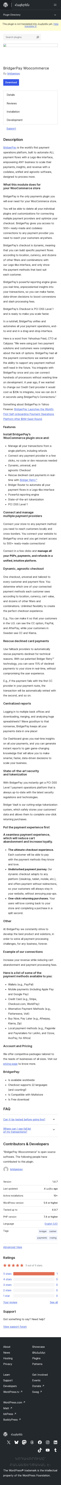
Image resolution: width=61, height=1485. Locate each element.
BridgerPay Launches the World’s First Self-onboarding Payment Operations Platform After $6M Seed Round (28, 414)
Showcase (38, 1346)
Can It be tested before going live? (24, 1119)
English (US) (51, 1223)
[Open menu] (56, 5)
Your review (10, 1302)
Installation (13, 111)
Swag (37, 1391)
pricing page (10, 1063)
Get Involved (40, 1374)
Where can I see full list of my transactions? (17, 1130)
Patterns (37, 1364)
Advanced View (12, 1247)
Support (11, 128)
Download (11, 82)
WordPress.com (14, 1402)
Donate (38, 1386)
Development (15, 120)
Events (36, 1380)
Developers (10, 1386)
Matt (7, 1408)
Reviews (12, 103)
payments (42, 1238)
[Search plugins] (37, 37)
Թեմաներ (38, 1352)
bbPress (9, 1414)
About (6, 1346)
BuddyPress (12, 1419)
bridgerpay (13, 73)
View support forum (15, 1326)
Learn (6, 1374)
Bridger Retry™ (28, 480)
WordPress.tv (13, 1391)
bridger (43, 1231)
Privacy (7, 1364)
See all (54, 1302)
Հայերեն (16, 1434)
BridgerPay (9, 147)
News (6, 1352)
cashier (52, 1231)
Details (11, 94)
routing (53, 1238)
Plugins (36, 1358)
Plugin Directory (11, 14)
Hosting (8, 1358)
